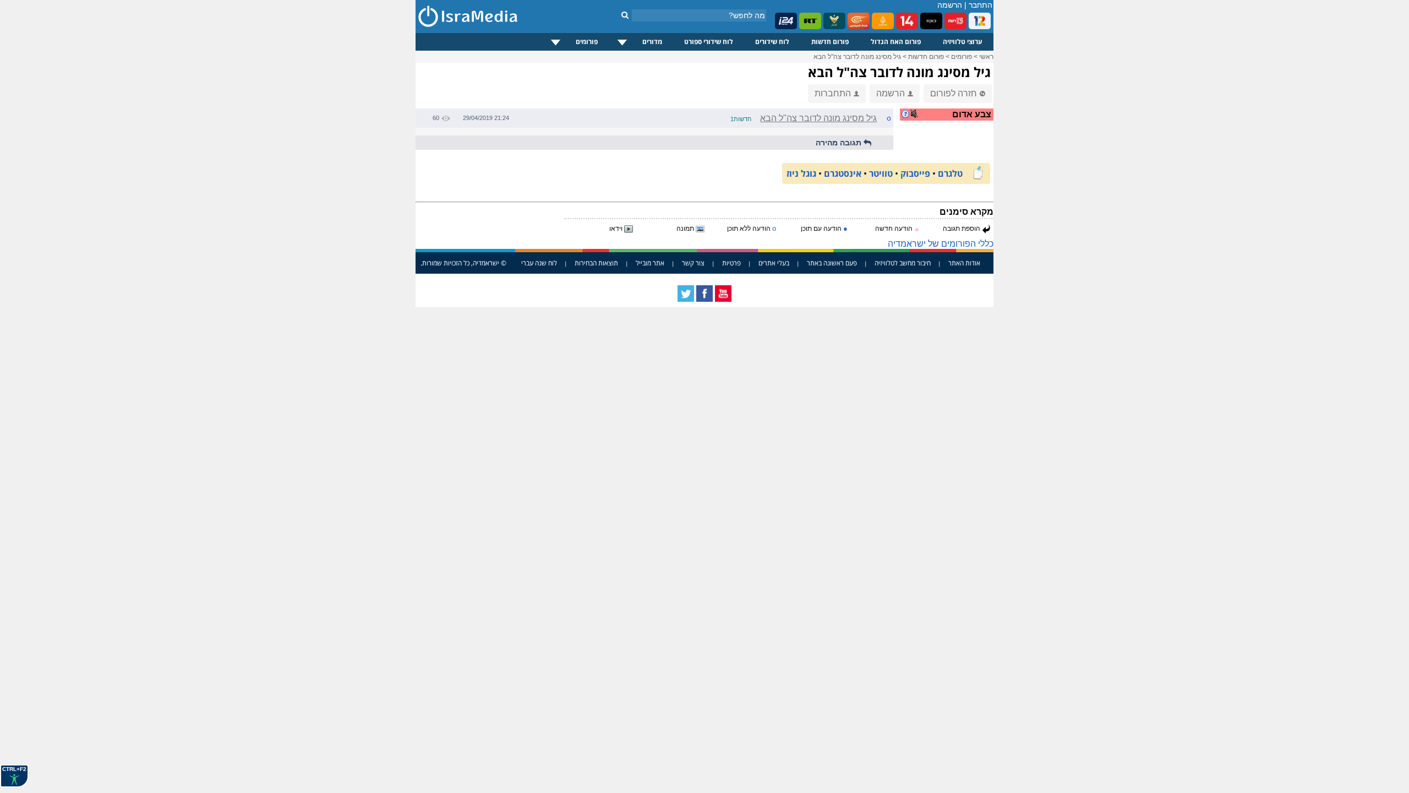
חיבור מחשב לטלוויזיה (903, 263)
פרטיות (731, 263)
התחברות (833, 93)
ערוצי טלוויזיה (962, 41)
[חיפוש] (625, 15)
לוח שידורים (772, 41)
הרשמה (949, 5)
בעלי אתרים (773, 263)
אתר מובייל (650, 263)
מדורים (652, 41)
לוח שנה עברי (539, 263)
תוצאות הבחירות (596, 263)
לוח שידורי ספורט (708, 41)
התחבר (980, 5)
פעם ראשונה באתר (832, 263)
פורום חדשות (830, 41)
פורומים (587, 41)
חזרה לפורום (953, 93)
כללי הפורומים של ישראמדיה (940, 243)
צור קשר (693, 263)
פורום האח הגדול (896, 41)
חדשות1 (740, 119)
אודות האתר (964, 263)
